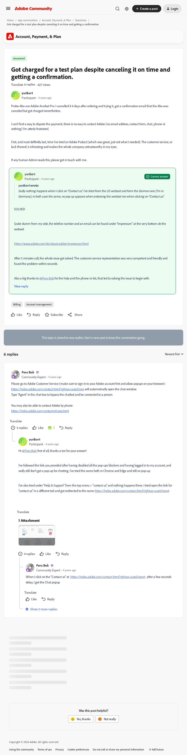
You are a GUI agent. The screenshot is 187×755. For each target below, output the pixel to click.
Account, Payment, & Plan (56, 20)
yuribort (27, 93)
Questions (80, 20)
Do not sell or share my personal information (118, 749)
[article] (93, 400)
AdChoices (158, 749)
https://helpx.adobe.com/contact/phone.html (40, 411)
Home (10, 20)
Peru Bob (28, 372)
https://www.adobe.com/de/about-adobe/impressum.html (51, 244)
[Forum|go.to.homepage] (33, 8)
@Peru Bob (46, 278)
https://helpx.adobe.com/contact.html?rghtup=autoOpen (47, 389)
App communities (28, 20)
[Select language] (126, 8)
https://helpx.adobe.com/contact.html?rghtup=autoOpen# (132, 491)
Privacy (59, 749)
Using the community (21, 749)
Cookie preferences (78, 749)
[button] (8, 10)
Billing (17, 304)
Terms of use (45, 749)
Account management (39, 304)
